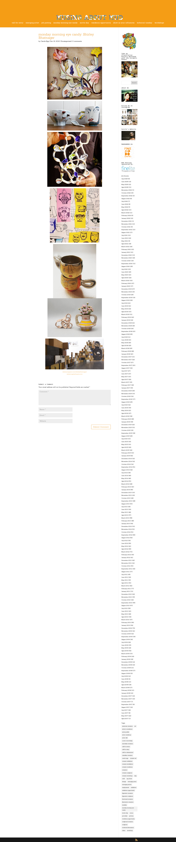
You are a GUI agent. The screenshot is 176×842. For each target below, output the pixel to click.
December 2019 (126, 289)
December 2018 (126, 323)
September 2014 (126, 467)
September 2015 (126, 433)
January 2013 (125, 523)
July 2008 (124, 676)
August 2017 (125, 368)
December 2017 (126, 357)
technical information (128, 827)
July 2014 (124, 473)
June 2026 (124, 181)
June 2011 (124, 577)
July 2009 (124, 642)
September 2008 (126, 670)
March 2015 (125, 450)
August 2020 (125, 266)
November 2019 (126, 292)
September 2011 (126, 569)
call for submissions (127, 752)
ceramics (124, 770)
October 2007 (126, 702)
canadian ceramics (127, 755)
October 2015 (125, 430)
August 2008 (125, 673)
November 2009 (126, 631)
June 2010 (124, 611)
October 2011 (125, 566)
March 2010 (125, 619)
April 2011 (124, 583)
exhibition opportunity (128, 790)
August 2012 (125, 538)
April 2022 (124, 210)
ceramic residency (127, 767)
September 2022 (126, 196)
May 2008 (124, 682)
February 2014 (126, 487)
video (123, 830)
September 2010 (126, 603)
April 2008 (124, 685)
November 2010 (126, 597)
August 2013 (125, 504)
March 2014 (125, 484)
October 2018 (125, 328)
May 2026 (124, 184)
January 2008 (125, 693)
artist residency (126, 735)
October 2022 (126, 193)
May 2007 (124, 716)
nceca (131, 813)
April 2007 (124, 718)
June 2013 (124, 509)
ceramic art (133, 758)
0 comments (77, 41)
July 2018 (124, 337)
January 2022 (125, 218)
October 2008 (126, 668)
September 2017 (126, 365)
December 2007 (126, 696)
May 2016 (124, 410)
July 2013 (124, 506)
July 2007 (124, 710)
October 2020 (126, 261)
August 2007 (125, 707)
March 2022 (125, 213)
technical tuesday (144, 23)
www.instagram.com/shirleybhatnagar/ (75, 372)
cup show (129, 778)
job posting (46, 23)
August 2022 (125, 198)
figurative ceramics (127, 793)
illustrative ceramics (127, 802)
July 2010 (124, 608)
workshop (130, 830)
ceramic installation (127, 764)
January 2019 (125, 320)
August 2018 (125, 334)
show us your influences (123, 23)
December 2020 (126, 255)
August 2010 (125, 605)
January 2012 (125, 557)
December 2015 (126, 424)
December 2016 (126, 391)
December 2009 (126, 628)
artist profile (125, 732)
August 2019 (125, 300)
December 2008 (126, 662)
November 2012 (126, 529)
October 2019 (125, 295)
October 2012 (125, 532)
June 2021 (124, 238)
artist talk (125, 737)
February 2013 (126, 521)
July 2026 (124, 179)
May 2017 (124, 376)
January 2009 (125, 659)
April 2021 (124, 244)
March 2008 (125, 687)
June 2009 (124, 645)
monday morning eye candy (65, 23)
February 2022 (126, 215)
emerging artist (32, 23)
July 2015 (124, 439)
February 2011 (126, 588)
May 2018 (124, 342)
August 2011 (125, 571)
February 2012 (126, 554)
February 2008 (126, 690)
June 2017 (124, 374)
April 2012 (124, 549)
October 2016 (125, 396)
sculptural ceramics (127, 821)
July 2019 (124, 303)
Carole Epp (45, 41)
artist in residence (127, 729)
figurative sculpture (127, 796)
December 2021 (126, 221)
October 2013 (125, 498)
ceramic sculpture (127, 773)
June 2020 (124, 272)
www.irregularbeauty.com (74, 374)
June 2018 (124, 340)
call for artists (126, 746)
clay (135, 775)
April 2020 (124, 278)
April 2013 (124, 515)
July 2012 (124, 540)
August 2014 (125, 470)
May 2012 (124, 546)
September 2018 (126, 331)
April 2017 (124, 379)
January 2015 (125, 456)
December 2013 (126, 492)
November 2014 (126, 461)
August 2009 (125, 639)
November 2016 (126, 393)
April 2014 (124, 481)
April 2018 (124, 345)
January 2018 (125, 354)
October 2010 (126, 600)
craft (123, 778)
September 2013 (126, 501)
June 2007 (124, 713)
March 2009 (125, 653)
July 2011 (124, 574)
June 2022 (124, 204)
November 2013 (126, 495)
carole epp (125, 758)
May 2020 (124, 275)
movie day (84, 23)
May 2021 (124, 241)
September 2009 (126, 636)
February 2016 (126, 419)
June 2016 (124, 408)
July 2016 (124, 405)
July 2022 (124, 201)
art (135, 726)
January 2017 (125, 388)
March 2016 (125, 416)
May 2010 (124, 614)
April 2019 (124, 311)
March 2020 (125, 280)
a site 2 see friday (127, 740)
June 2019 (124, 306)
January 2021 (125, 252)
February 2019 (126, 317)
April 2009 (124, 651)
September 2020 (126, 263)
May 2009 (124, 648)
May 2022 (124, 207)
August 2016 (125, 402)
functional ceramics (127, 799)
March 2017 (125, 382)
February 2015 (126, 453)
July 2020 (124, 269)
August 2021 (125, 232)
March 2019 (125, 314)
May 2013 (124, 512)
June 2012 (124, 543)
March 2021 (125, 246)
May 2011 (124, 580)
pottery (131, 816)
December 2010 (126, 594)
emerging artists (126, 784)
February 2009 (126, 656)
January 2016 (125, 422)
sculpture (124, 824)
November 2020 (126, 258)
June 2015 (124, 441)
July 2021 (124, 235)
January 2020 (125, 286)
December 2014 (126, 458)
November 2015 (126, 427)
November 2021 (126, 224)
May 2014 (124, 478)
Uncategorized (66, 41)
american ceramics (127, 726)
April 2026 (124, 187)
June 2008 (124, 679)
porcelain (124, 816)
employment (125, 787)
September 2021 (126, 229)
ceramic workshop (127, 775)
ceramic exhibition (127, 761)
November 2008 (126, 665)
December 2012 (126, 526)
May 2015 (124, 444)
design (124, 781)
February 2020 (126, 283)
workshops (159, 23)
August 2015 (125, 436)
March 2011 (125, 586)
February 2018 (126, 351)
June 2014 (124, 475)
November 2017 (126, 359)
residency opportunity (101, 23)
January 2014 (125, 490)
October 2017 (125, 362)
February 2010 (126, 622)
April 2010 (124, 617)
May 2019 (124, 309)
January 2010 (125, 625)
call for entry (17, 23)
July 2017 (124, 371)
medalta (124, 805)
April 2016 (124, 413)
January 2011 (125, 591)
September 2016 (126, 399)
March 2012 (125, 552)
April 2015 (124, 447)
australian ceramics (127, 743)
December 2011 (126, 560)
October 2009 (126, 634)
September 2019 (126, 297)
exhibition (133, 787)
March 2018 (125, 348)
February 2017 (126, 385)
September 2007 (126, 704)
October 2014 (125, 464)
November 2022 (126, 190)
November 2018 (126, 326)
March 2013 (125, 518)
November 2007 (126, 699)
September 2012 (126, 535)
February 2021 (126, 249)
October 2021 (125, 227)
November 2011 (126, 563)
